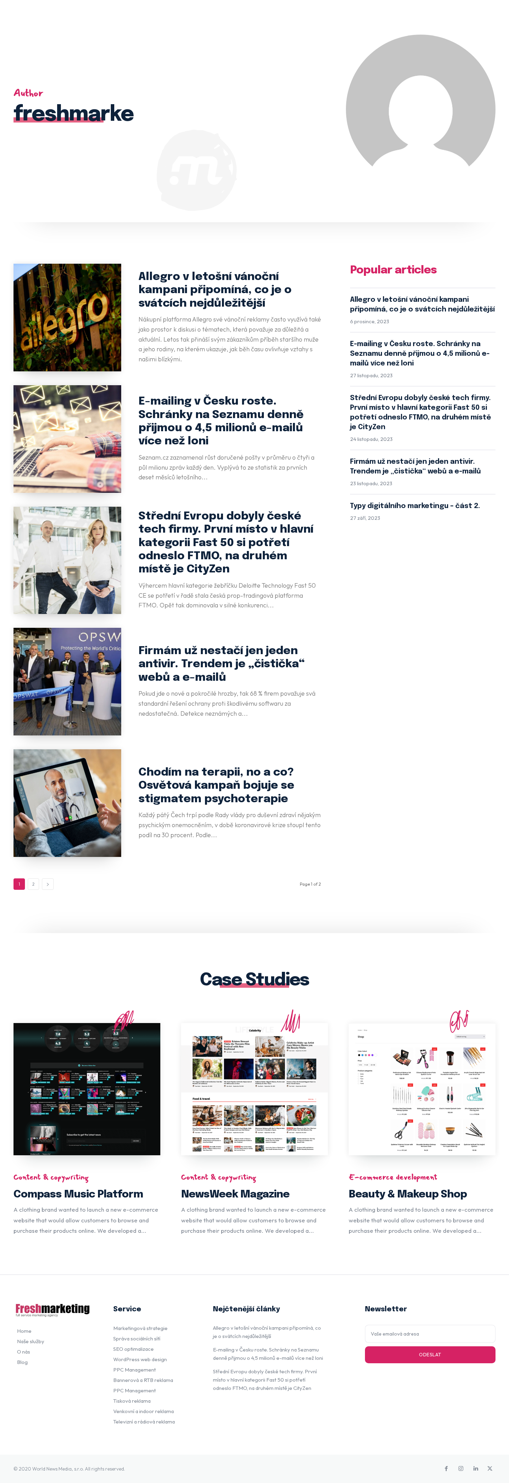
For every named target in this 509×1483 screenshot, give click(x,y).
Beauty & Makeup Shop (408, 1194)
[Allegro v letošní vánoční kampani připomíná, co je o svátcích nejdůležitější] (67, 317)
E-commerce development (393, 1177)
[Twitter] (489, 1468)
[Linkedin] (475, 1468)
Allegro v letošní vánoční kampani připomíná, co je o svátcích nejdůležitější (215, 290)
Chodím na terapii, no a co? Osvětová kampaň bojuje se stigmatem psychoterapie (216, 786)
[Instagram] (460, 1468)
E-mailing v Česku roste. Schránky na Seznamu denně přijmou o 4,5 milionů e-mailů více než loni (420, 354)
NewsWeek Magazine (235, 1194)
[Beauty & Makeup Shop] (422, 1089)
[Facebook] (446, 1468)
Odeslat (430, 1354)
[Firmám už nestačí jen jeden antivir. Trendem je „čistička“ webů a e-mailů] (67, 681)
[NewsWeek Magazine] (254, 1089)
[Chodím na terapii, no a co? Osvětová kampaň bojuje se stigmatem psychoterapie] (67, 803)
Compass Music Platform (78, 1194)
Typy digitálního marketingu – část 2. (415, 506)
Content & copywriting (51, 1177)
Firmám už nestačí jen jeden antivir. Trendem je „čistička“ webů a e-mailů (222, 664)
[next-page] (48, 884)
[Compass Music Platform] (87, 1089)
